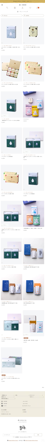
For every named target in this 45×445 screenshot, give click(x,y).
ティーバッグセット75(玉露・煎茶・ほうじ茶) (32, 84)
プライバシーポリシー (5, 411)
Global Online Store (13, 440)
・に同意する (23, 437)
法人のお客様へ (4, 409)
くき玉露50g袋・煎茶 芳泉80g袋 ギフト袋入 (31, 267)
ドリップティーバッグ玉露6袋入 (29, 193)
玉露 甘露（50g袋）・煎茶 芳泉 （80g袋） (31, 340)
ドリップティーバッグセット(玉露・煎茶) (9, 267)
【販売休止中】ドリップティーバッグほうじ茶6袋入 (11, 120)
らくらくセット (26, 119)
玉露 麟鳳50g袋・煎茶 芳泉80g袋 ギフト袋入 (10, 303)
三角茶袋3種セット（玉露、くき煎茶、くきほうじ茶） (33, 228)
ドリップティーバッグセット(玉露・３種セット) (10, 339)
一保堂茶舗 (22, 4)
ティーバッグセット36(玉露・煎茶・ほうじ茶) (10, 84)
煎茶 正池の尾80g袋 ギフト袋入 (29, 303)
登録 (38, 434)
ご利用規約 (24, 411)
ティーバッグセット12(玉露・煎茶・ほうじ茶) (32, 47)
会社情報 (24, 409)
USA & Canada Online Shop (31, 440)
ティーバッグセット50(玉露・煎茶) (8, 193)
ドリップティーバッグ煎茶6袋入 (7, 156)
